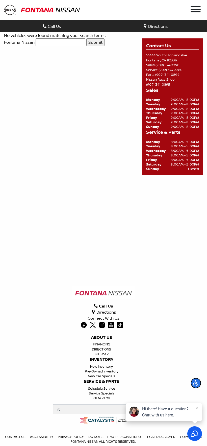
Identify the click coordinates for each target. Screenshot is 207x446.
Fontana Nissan (19, 42)
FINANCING (101, 344)
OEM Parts (101, 398)
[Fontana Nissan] (42, 9)
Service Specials (101, 393)
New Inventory (101, 366)
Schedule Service (101, 388)
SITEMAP (102, 354)
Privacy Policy (71, 436)
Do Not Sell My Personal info (114, 436)
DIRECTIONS (101, 349)
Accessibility (41, 436)
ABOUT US (101, 337)
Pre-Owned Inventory (101, 371)
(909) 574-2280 (171, 69)
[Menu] (195, 10)
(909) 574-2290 (167, 65)
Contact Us (15, 436)
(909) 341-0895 (158, 84)
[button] (196, 383)
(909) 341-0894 (167, 74)
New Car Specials (101, 376)
